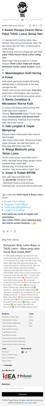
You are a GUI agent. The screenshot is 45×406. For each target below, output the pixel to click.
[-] (22, 352)
